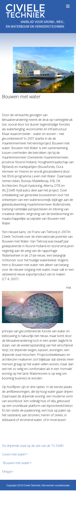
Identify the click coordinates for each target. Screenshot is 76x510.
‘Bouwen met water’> (17, 463)
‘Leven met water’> (15, 454)
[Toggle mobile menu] (68, 6)
